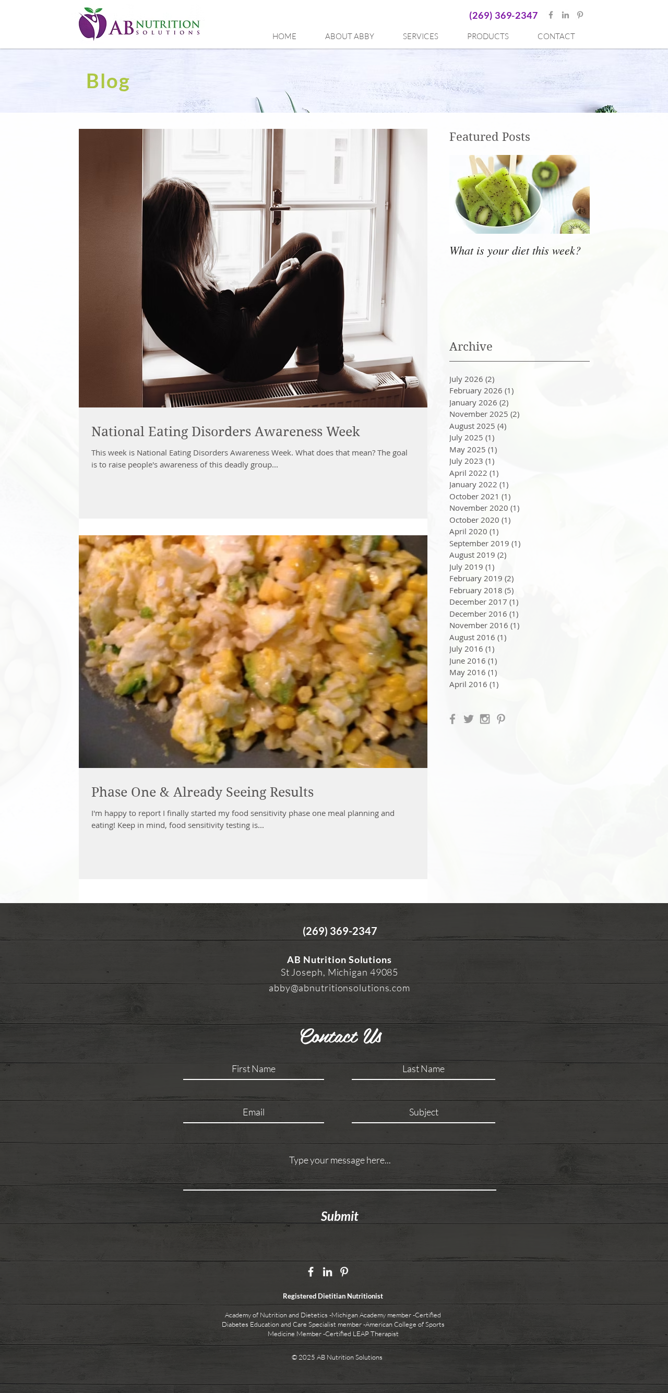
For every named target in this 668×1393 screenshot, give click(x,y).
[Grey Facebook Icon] (551, 15)
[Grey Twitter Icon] (468, 719)
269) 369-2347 (505, 15)
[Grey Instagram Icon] (485, 719)
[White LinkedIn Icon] (327, 1271)
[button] (427, 36)
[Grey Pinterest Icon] (580, 15)
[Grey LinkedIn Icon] (565, 15)
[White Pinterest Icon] (344, 1271)
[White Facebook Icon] (310, 1271)
